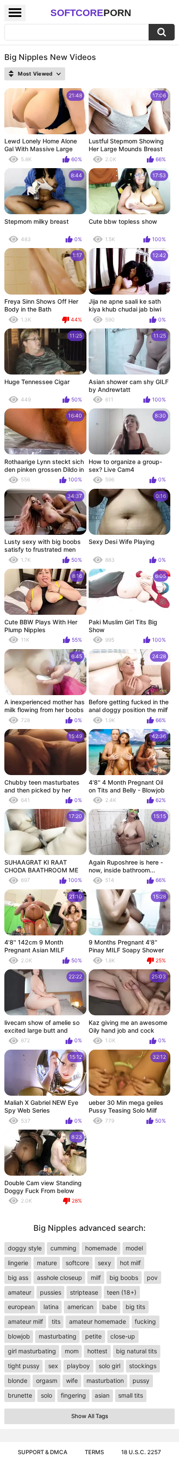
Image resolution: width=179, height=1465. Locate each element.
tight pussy (24, 1365)
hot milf (130, 1262)
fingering (73, 1395)
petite (93, 1336)
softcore (77, 1262)
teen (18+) (121, 1292)
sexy (104, 1262)
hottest (97, 1351)
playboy (78, 1365)
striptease (84, 1292)
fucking (145, 1321)
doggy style (25, 1248)
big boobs (123, 1277)
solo (46, 1395)
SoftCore (90, 12)
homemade (101, 1248)
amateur (19, 1292)
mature (47, 1262)
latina (51, 1306)
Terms (94, 1451)
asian (102, 1395)
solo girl (109, 1365)
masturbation (105, 1380)
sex (53, 1365)
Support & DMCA (42, 1451)
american (80, 1306)
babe (109, 1306)
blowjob (19, 1336)
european (21, 1306)
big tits (135, 1306)
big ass (18, 1277)
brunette (20, 1395)
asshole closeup (59, 1277)
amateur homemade (97, 1321)
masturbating (57, 1336)
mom (72, 1351)
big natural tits (136, 1351)
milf (96, 1277)
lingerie (18, 1262)
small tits (130, 1395)
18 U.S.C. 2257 (141, 1451)
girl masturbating (32, 1351)
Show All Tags (89, 1415)
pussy (141, 1380)
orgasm (46, 1380)
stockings (142, 1365)
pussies (50, 1292)
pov (152, 1277)
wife (72, 1380)
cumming (63, 1248)
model (134, 1248)
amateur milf (25, 1321)
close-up (122, 1336)
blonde (17, 1380)
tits (56, 1321)
